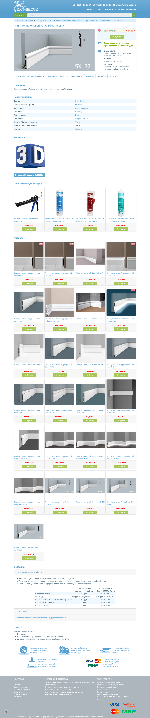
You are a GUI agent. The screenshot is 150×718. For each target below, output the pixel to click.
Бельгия (78, 104)
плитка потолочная (105, 689)
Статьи (100, 9)
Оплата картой (20, 692)
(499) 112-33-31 (83, 4)
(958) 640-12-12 (103, 4)
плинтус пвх (102, 692)
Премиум (79, 111)
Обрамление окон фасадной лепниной (62, 687)
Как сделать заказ (21, 687)
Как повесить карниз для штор (58, 689)
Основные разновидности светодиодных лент (65, 692)
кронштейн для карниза (107, 694)
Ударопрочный (81, 118)
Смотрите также (105, 679)
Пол (77, 115)
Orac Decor (80, 101)
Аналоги (90, 76)
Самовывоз (22, 611)
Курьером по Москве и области (29, 572)
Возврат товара (20, 694)
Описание (20, 76)
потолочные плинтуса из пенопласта (113, 697)
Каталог (91, 9)
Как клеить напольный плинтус (58, 694)
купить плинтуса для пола (108, 682)
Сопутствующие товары (71, 76)
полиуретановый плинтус (108, 687)
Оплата (112, 76)
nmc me (100, 699)
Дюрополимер (81, 108)
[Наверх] (6, 711)
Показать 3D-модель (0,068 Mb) (29, 175)
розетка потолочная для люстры (111, 684)
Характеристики (36, 76)
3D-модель (52, 76)
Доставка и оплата (114, 9)
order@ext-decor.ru (126, 4)
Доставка (101, 76)
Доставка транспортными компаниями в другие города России (42, 618)
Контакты (131, 9)
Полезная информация (57, 679)
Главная (17, 682)
